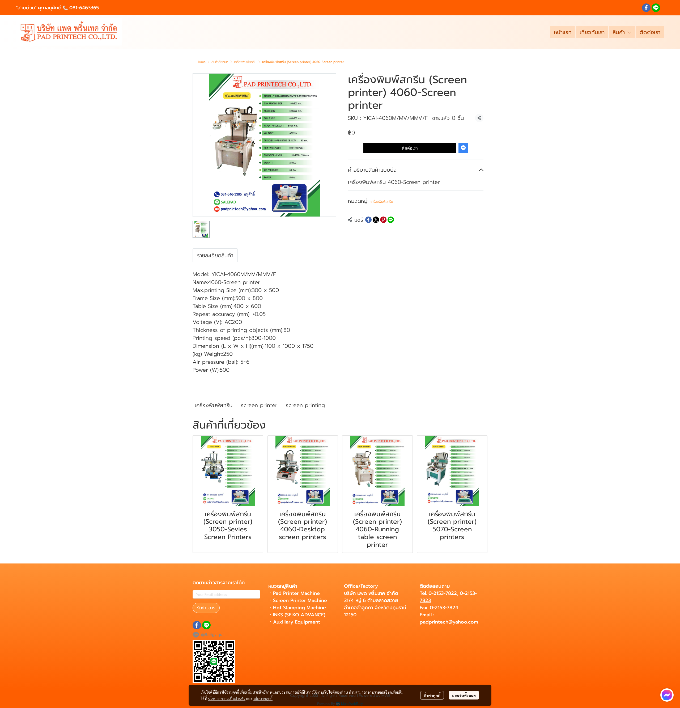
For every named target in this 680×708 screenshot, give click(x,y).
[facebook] (646, 7)
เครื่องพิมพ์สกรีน (245, 62)
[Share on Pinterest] (383, 220)
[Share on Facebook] (368, 220)
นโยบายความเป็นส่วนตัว (226, 698)
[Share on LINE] (391, 220)
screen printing (305, 405)
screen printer (259, 405)
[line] (656, 7)
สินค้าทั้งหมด (219, 62)
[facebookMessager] (667, 695)
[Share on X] (376, 220)
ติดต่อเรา (410, 148)
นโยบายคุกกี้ (263, 698)
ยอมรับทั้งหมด (464, 695)
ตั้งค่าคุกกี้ (432, 695)
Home (201, 62)
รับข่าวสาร (206, 608)
